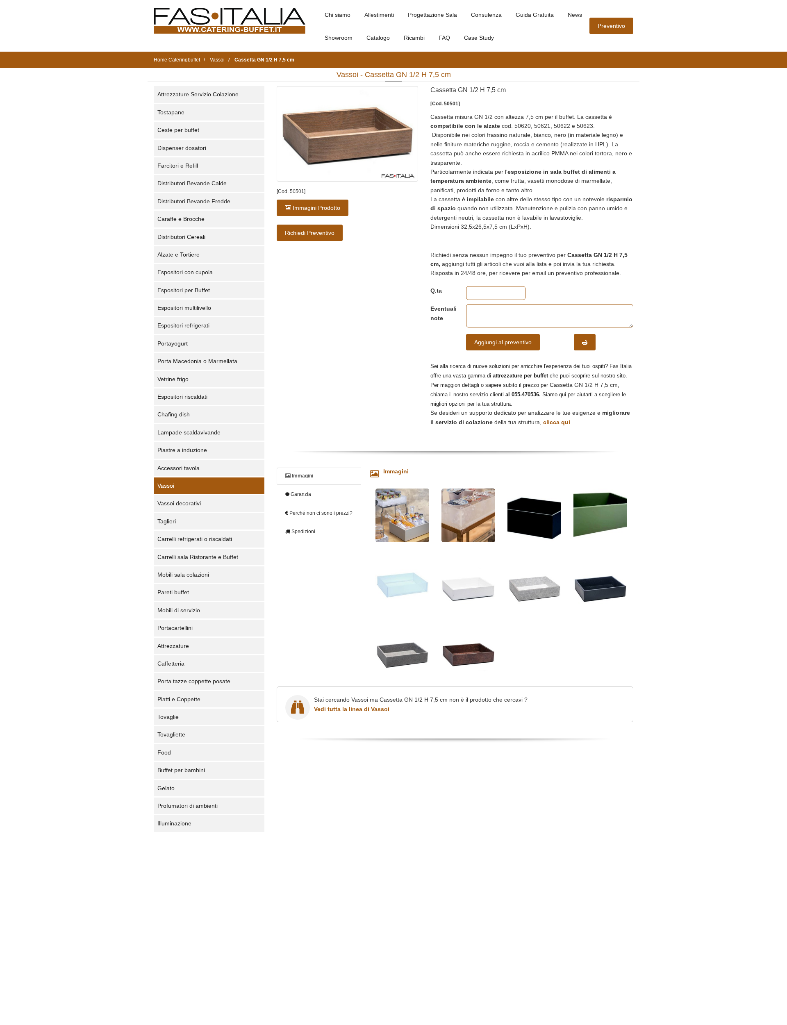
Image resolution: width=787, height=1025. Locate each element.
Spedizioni (302, 531)
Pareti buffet (173, 592)
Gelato (166, 788)
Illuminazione (174, 823)
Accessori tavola (178, 468)
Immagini (302, 476)
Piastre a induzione (182, 450)
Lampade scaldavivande (189, 432)
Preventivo (611, 26)
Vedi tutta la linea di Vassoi (351, 709)
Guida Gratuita (535, 14)
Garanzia (300, 494)
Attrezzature (173, 646)
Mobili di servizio (178, 610)
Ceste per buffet (178, 130)
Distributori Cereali (181, 237)
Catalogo (378, 37)
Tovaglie (168, 717)
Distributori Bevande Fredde (193, 201)
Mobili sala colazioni (183, 574)
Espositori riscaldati (182, 396)
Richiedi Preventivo (309, 233)
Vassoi (165, 485)
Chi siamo (337, 14)
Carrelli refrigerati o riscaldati (194, 539)
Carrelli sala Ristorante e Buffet (197, 557)
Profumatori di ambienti (187, 805)
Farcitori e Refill (177, 165)
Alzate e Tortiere (178, 254)
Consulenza (486, 14)
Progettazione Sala (432, 14)
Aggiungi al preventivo (503, 342)
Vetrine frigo (173, 379)
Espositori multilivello (184, 308)
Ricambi (414, 37)
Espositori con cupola (185, 272)
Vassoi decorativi (179, 503)
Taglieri (166, 521)
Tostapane (170, 112)
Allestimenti (379, 14)
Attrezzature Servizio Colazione (198, 94)
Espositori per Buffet (183, 290)
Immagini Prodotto (315, 208)
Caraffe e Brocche (181, 219)
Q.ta (436, 290)
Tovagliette (171, 734)
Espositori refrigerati (183, 325)
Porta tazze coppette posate (193, 681)
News (575, 14)
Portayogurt (172, 343)
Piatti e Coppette (178, 699)
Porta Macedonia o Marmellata (197, 361)
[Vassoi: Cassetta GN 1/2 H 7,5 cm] (347, 134)
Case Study (479, 37)
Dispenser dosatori (181, 148)
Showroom (339, 37)
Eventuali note (442, 313)
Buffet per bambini (181, 770)
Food (164, 752)
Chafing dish (173, 414)
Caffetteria (170, 663)
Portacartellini (175, 628)
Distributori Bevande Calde (192, 183)
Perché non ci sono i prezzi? (320, 513)
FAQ (444, 37)
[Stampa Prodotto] (585, 342)
